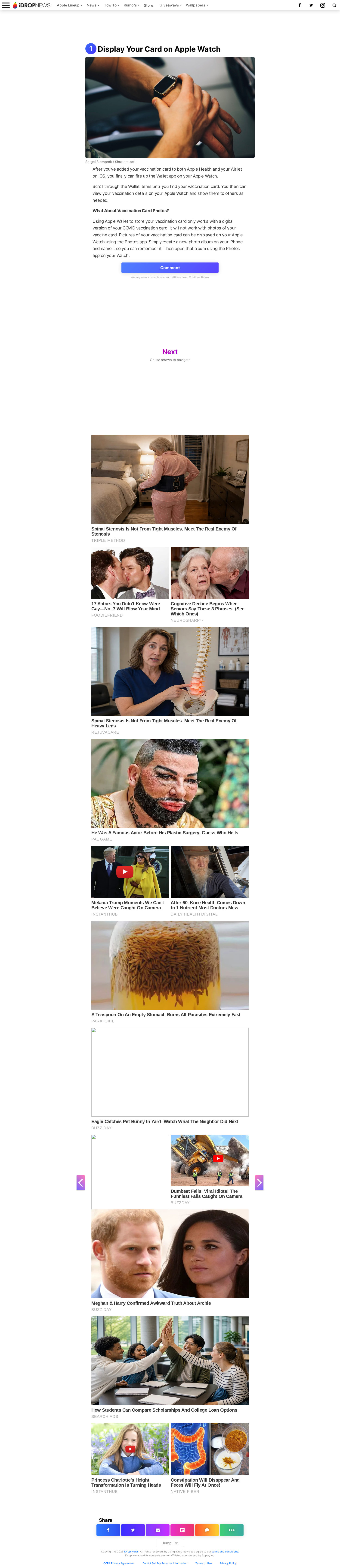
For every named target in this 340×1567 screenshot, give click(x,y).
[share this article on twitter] (133, 1530)
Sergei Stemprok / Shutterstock (110, 162)
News (91, 5)
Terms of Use (203, 1563)
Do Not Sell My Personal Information (164, 1563)
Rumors (130, 5)
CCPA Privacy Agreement (119, 1563)
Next (170, 352)
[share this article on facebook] (108, 1530)
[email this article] (158, 1530)
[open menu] (6, 5)
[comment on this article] (207, 1530)
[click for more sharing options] (232, 1530)
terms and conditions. (225, 1551)
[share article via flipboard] (182, 1530)
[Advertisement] (170, 27)
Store (148, 5)
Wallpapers (195, 5)
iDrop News (131, 1551)
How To (110, 5)
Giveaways (169, 5)
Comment (170, 267)
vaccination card (171, 221)
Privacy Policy (228, 1563)
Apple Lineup (68, 5)
